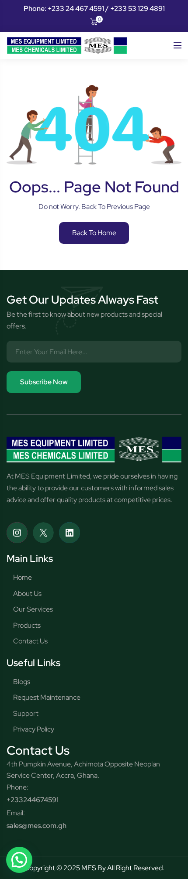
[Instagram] (17, 532)
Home (22, 577)
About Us (27, 593)
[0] (94, 21)
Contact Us (30, 641)
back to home (94, 232)
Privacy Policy (33, 729)
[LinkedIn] (69, 532)
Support (25, 713)
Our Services (33, 609)
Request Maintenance (46, 697)
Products (27, 625)
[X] (43, 532)
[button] (19, 860)
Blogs (21, 681)
